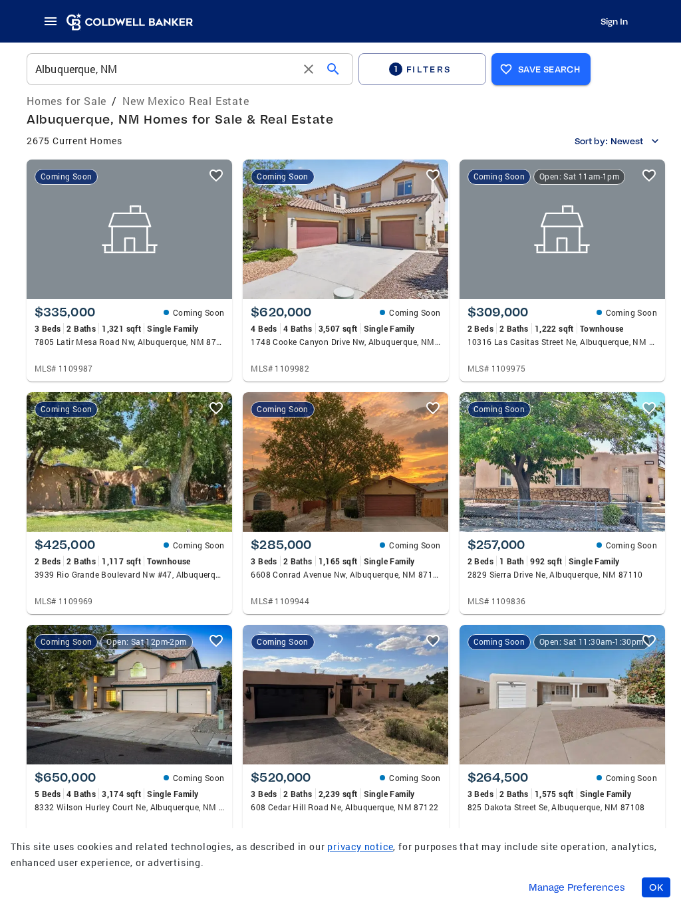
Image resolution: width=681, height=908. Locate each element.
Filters (423, 68)
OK (656, 887)
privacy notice (360, 846)
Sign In (614, 21)
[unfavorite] (216, 175)
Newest (627, 141)
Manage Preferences (577, 887)
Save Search (549, 69)
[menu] (55, 21)
